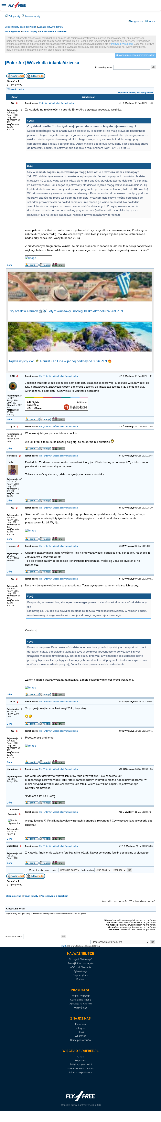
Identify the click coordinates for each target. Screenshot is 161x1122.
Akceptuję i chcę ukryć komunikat (137, 55)
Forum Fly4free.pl (80, 995)
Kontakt (80, 979)
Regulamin (137, 21)
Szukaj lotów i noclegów (80, 963)
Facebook (80, 1024)
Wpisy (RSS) (80, 1007)
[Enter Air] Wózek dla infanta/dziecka (42, 62)
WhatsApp (80, 1035)
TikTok (80, 1032)
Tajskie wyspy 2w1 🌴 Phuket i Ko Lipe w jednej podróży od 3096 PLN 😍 (60, 361)
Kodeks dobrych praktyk (81, 1068)
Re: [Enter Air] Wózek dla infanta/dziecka (58, 376)
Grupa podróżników (80, 1040)
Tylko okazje (80, 971)
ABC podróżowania (80, 967)
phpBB (64, 946)
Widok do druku (15, 89)
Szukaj (152, 21)
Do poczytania (80, 975)
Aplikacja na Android (81, 1003)
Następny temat (145, 92)
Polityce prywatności (122, 44)
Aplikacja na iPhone (80, 999)
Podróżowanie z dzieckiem (53, 31)
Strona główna (12, 31)
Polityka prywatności (80, 1064)
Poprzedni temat (126, 92)
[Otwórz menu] (4, 5)
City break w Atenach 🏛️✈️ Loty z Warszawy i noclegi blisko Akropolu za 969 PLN (66, 311)
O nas (80, 1056)
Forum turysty (29, 31)
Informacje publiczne (80, 1072)
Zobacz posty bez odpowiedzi (21, 27)
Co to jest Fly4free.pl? (80, 959)
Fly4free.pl (17, 5)
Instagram (80, 1028)
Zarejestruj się (32, 16)
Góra (9, 265)
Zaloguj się (14, 16)
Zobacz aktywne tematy (50, 27)
